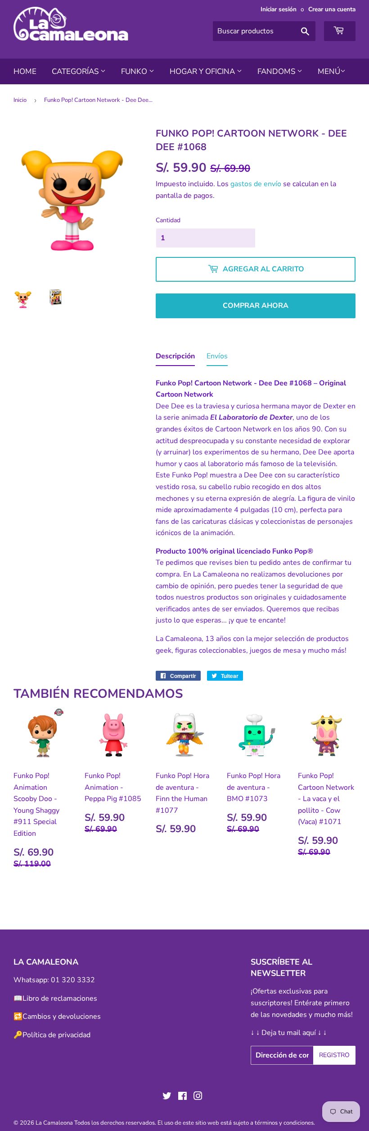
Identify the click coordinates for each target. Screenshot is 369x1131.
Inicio (20, 100)
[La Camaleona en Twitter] (166, 1097)
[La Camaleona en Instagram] (198, 1097)
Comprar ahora (255, 306)
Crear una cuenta (332, 9)
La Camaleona (54, 1123)
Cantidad (168, 220)
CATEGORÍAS (76, 71)
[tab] (175, 358)
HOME (25, 71)
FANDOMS (277, 71)
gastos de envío (255, 184)
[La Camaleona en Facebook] (182, 1097)
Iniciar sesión (279, 9)
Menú (329, 71)
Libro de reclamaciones (59, 998)
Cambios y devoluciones (61, 1016)
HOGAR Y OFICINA (203, 71)
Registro (334, 1055)
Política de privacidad (56, 1035)
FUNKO (135, 71)
